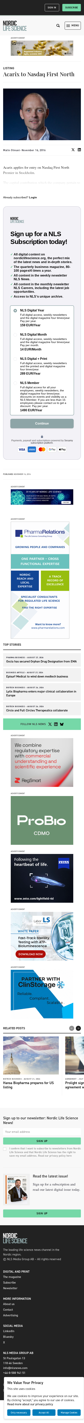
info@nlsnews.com (15, 1368)
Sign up (42, 1141)
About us (8, 1304)
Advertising (10, 1315)
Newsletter (10, 1288)
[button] (78, 1028)
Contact (8, 1310)
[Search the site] (58, 25)
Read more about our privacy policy (30, 1404)
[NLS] (15, 26)
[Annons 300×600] (40, 638)
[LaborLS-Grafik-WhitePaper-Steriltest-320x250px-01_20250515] (42, 960)
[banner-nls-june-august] (42, 504)
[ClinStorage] (42, 1017)
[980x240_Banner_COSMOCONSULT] (42, 55)
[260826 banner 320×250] (42, 786)
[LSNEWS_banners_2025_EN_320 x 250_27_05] (42, 902)
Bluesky (8, 1337)
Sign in (52, 7)
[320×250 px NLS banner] (42, 844)
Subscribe (71, 7)
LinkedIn (8, 1331)
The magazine (12, 1277)
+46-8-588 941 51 (14, 1373)
